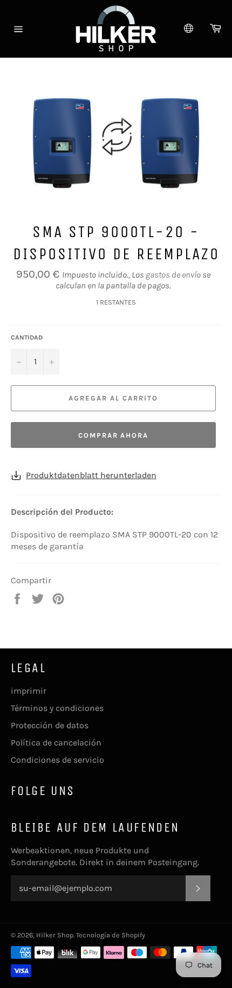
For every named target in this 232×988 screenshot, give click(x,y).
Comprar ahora (113, 435)
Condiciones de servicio (57, 760)
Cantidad (27, 337)
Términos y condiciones (57, 708)
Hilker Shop (54, 935)
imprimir (28, 691)
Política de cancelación (56, 742)
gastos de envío (173, 275)
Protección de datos (49, 725)
